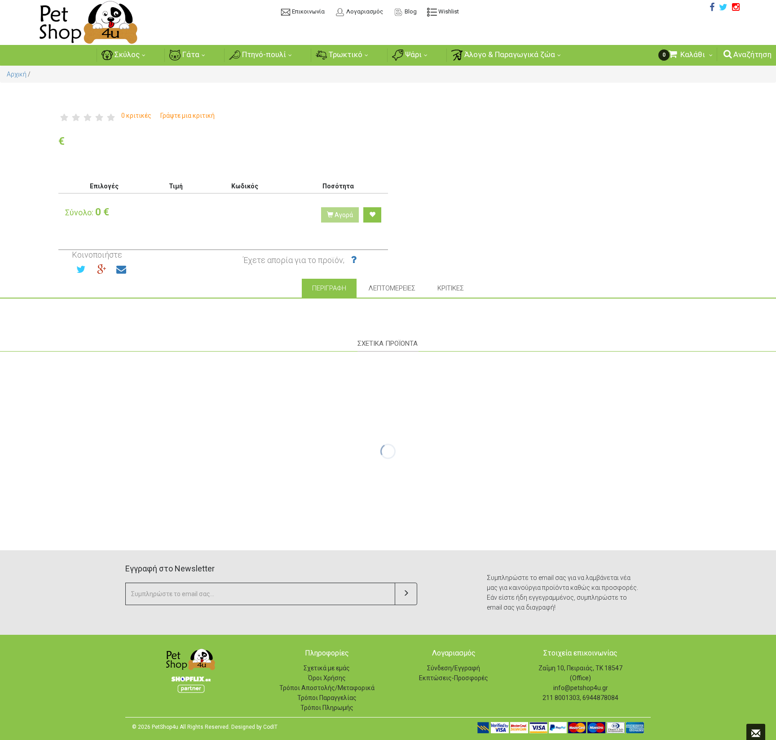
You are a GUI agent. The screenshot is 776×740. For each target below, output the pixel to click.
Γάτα (190, 54)
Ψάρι (412, 54)
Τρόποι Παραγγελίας (327, 697)
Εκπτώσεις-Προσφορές (453, 678)
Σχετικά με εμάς (327, 668)
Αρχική (16, 74)
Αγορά (343, 214)
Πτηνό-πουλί (263, 54)
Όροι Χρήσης (327, 678)
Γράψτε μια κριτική (187, 115)
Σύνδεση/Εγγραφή (453, 668)
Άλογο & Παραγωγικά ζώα (509, 54)
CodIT (270, 727)
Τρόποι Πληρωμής (326, 707)
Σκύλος (126, 54)
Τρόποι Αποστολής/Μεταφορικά (327, 687)
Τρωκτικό (344, 54)
